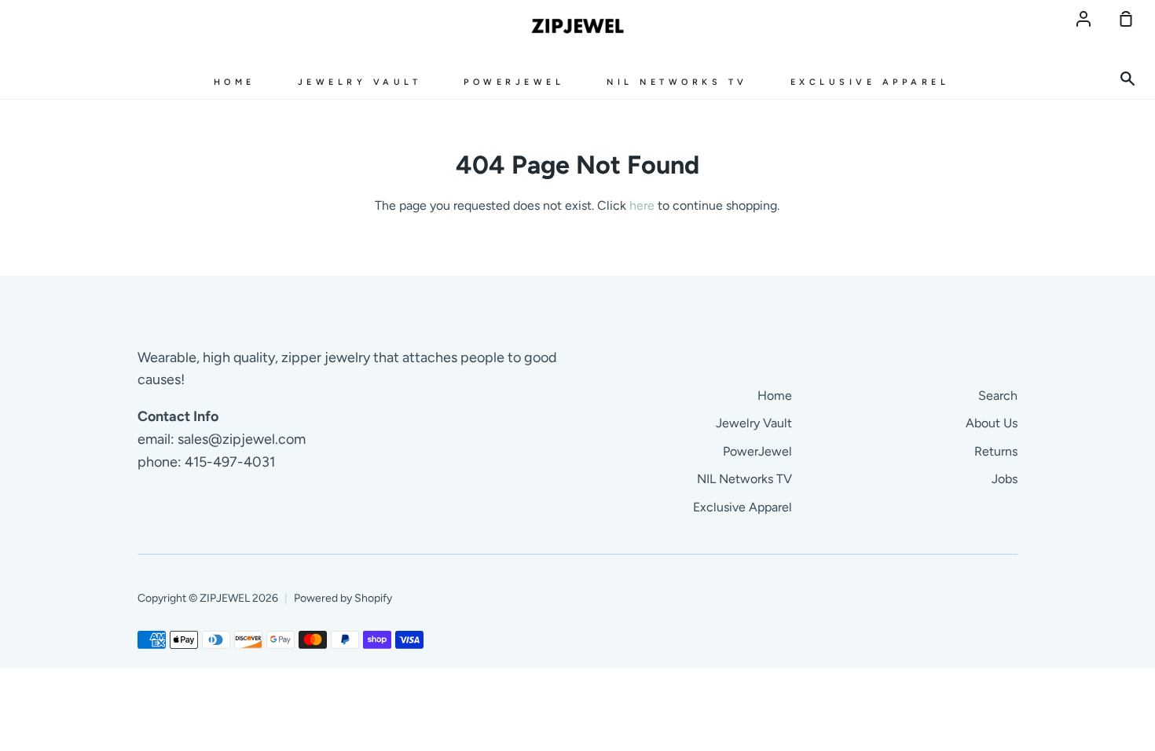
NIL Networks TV (677, 82)
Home (234, 82)
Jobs (1005, 478)
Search (998, 395)
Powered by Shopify (343, 598)
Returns (996, 451)
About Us (992, 423)
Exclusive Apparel (870, 82)
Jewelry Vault (360, 82)
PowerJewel (514, 82)
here (641, 205)
